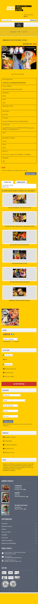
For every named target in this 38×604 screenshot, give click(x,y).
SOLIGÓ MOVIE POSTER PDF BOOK (19, 245)
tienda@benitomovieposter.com (13, 557)
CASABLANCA (18, 486)
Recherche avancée (10, 369)
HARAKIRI (17, 493)
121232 (25, 32)
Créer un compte (9, 376)
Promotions (5, 523)
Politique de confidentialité (9, 543)
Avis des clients (9, 372)
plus (25, 489)
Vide (6, 359)
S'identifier (4, 535)
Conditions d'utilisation (11, 444)
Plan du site (5, 537)
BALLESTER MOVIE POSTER (19, 263)
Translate (16, 341)
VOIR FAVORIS (19, 384)
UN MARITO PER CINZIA (21, 505)
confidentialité (8, 441)
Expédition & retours (10, 437)
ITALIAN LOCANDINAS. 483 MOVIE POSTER (19, 208)
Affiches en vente (9, 452)
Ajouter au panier (30, 174)
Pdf (19, 32)
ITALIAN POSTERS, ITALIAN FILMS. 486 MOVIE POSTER (19, 226)
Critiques (4, 529)
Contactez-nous (9, 448)
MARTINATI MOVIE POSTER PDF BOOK (19, 300)
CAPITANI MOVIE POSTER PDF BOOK (19, 282)
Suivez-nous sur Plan (10, 554)
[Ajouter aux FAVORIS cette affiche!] (25, 73)
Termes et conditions (7, 540)
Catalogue (13, 32)
